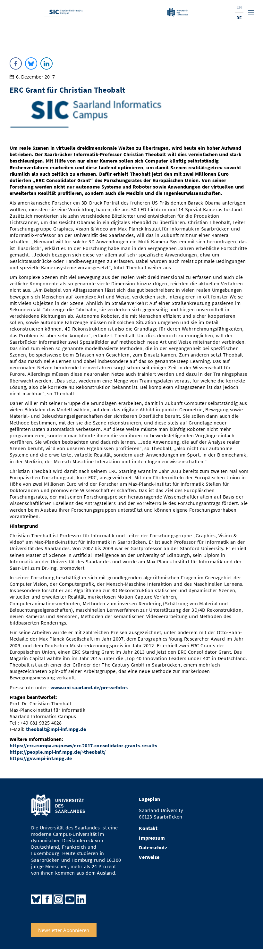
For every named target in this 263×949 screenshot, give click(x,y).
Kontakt (148, 828)
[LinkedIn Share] (46, 63)
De (239, 18)
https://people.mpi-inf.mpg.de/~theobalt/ (58, 752)
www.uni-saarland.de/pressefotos (89, 687)
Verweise (149, 857)
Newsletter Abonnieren (63, 930)
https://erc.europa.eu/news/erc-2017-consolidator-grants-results (83, 746)
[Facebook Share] (16, 63)
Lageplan (149, 799)
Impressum (152, 838)
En (239, 7)
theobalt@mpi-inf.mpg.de (56, 729)
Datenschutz (153, 847)
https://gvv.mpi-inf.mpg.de (41, 758)
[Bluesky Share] (31, 63)
